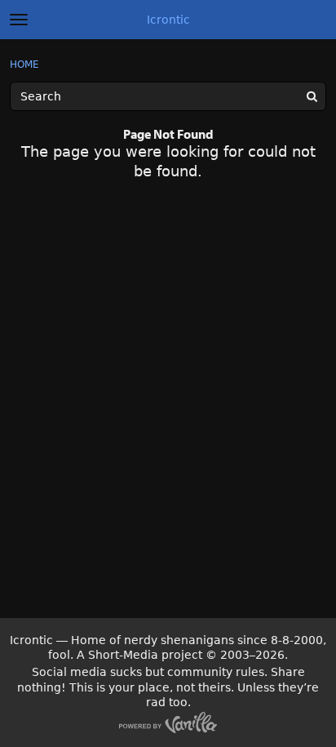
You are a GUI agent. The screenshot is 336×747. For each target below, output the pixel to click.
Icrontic (168, 19)
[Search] (311, 96)
